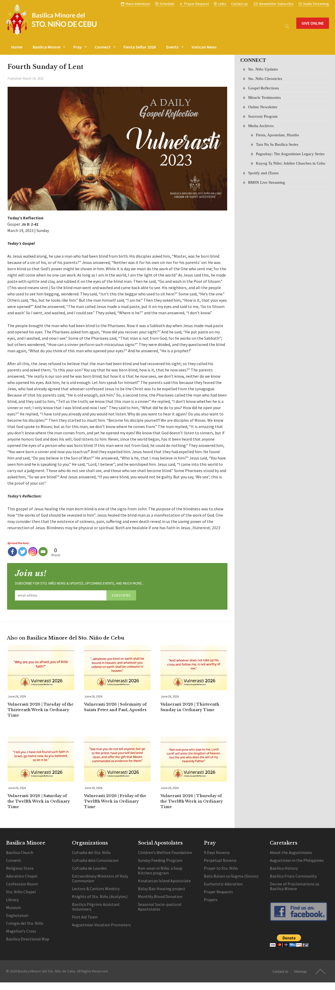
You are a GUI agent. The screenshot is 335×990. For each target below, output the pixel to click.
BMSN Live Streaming (266, 182)
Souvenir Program (263, 116)
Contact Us (280, 971)
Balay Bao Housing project (161, 888)
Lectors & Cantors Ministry (96, 888)
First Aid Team (85, 916)
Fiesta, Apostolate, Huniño (277, 135)
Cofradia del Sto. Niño (91, 852)
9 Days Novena (217, 852)
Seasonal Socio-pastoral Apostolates (160, 907)
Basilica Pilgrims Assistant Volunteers (96, 907)
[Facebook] (12, 551)
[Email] (43, 551)
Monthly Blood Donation (160, 896)
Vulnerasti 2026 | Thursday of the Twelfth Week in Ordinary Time (191, 801)
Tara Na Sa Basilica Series (277, 144)
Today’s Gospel (21, 243)
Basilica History (284, 868)
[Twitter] (22, 551)
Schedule (167, 3)
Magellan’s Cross (21, 931)
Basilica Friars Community (293, 876)
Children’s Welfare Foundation (165, 852)
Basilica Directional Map (27, 939)
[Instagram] (32, 551)
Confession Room (22, 883)
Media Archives (261, 125)
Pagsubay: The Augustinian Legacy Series (290, 154)
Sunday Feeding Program (160, 860)
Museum (13, 907)
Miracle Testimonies (264, 97)
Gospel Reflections (263, 88)
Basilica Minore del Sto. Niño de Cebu (46, 971)
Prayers (211, 899)
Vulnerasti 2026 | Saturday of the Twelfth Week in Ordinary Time (39, 801)
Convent (13, 860)
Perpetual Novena (220, 860)
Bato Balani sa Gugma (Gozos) (231, 876)
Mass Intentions (138, 3)
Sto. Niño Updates (263, 69)
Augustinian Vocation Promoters (101, 924)
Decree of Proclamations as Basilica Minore (294, 886)
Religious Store (20, 868)
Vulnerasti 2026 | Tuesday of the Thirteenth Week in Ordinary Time (41, 710)
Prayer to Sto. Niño (221, 868)
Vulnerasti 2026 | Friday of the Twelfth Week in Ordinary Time (115, 801)
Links (222, 3)
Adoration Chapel (21, 876)
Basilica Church (19, 852)
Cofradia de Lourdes (89, 868)
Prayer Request (196, 3)
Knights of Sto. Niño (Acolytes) (99, 896)
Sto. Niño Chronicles (265, 78)
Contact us (239, 3)
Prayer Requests (218, 891)
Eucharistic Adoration (223, 883)
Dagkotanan (17, 915)
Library (12, 899)
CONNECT (253, 60)
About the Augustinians (291, 852)
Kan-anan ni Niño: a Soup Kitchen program (160, 870)
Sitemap (300, 971)
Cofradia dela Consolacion (95, 860)
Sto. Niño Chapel (21, 891)
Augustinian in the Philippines (297, 860)
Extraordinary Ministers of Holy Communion (100, 878)
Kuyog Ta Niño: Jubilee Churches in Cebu (290, 163)
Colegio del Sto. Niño (24, 923)
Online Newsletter (262, 107)
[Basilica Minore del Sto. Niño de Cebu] (51, 19)
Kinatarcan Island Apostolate (164, 880)
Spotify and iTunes (263, 173)
